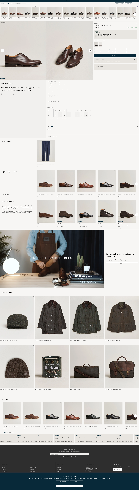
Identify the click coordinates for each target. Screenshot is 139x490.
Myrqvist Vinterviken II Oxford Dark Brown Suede (126, 194)
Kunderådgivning (119, 3)
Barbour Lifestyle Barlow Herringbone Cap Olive (8, 340)
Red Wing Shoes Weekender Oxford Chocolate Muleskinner (45, 194)
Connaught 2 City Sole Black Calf (27, 18)
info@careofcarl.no (91, 469)
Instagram (59, 467)
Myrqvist (33, 17)
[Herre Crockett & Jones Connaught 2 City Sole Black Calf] (52, 413)
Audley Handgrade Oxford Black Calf (120, 18)
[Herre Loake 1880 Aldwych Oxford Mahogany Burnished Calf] (73, 413)
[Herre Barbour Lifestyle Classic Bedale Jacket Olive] (87, 317)
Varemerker (27, 6)
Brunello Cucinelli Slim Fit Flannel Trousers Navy (45, 164)
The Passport (4, 469)
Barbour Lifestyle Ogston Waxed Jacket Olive (112, 340)
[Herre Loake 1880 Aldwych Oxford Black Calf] (93, 413)
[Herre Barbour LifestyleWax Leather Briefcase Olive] (122, 366)
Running (34, 6)
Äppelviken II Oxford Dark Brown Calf (66, 18)
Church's (96, 23)
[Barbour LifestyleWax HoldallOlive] (87, 388)
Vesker (20, 6)
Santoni (110, 17)
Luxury (42, 6)
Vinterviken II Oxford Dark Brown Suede (35, 18)
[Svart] (96, 44)
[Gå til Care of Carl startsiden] (5, 3)
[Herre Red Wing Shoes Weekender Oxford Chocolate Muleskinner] (32, 413)
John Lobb (103, 17)
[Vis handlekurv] (137, 3)
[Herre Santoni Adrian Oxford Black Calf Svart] (112, 12)
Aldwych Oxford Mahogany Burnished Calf (19, 18)
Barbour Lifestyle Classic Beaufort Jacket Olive (43, 340)
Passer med (6, 141)
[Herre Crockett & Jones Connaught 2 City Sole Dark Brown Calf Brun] (12, 12)
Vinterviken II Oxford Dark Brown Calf (89, 18)
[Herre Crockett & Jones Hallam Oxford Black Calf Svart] (81, 12)
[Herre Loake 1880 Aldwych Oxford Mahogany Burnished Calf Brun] (20, 12)
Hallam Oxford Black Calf (82, 18)
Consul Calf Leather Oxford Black (83, 225)
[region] (69, 438)
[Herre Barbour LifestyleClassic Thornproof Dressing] (52, 366)
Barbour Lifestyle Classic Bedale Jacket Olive (78, 340)
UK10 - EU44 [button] (121, 51)
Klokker (17, 6)
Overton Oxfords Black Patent (50, 18)
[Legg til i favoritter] (53, 141)
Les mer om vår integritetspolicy (69, 456)
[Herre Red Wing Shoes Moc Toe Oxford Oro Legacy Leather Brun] (97, 12)
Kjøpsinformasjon (33, 467)
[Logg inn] (133, 3)
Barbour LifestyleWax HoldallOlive (76, 389)
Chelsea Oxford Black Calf (73, 18)
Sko (9, 6)
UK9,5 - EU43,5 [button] (110, 51)
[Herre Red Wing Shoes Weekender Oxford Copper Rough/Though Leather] (12, 413)
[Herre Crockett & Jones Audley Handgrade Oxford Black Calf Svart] (120, 12)
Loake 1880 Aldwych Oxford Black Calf (91, 426)
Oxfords (4, 22)
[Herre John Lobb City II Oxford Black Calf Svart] (105, 12)
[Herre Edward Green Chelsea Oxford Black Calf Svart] (74, 12)
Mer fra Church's (8, 201)
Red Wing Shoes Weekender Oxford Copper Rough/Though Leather (10, 426)
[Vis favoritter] (135, 3)
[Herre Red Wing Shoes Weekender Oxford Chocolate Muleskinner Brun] (4, 12)
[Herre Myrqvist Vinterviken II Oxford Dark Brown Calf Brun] (89, 12)
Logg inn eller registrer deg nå (102, 37)
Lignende (9, 171)
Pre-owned (38, 6)
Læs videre (108, 478)
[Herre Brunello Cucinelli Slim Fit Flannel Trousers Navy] (46, 151)
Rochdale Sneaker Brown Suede (42, 225)
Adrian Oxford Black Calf (112, 18)
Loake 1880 (18, 17)
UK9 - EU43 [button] (99, 51)
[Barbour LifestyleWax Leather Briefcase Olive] (122, 388)
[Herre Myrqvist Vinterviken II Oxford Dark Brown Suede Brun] (35, 12)
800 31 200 (90, 470)
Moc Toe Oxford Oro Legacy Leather (96, 18)
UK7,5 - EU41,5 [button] (110, 49)
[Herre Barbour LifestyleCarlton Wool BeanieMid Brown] (17, 366)
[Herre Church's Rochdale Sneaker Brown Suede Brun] (46, 211)
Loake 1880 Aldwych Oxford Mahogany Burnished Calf (86, 194)
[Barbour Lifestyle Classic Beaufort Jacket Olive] (52, 339)
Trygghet (3, 467)
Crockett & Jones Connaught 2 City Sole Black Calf (106, 194)
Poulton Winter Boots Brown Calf (104, 225)
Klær (7, 6)
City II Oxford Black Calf (105, 18)
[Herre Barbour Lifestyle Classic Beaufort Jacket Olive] (52, 317)
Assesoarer (13, 6)
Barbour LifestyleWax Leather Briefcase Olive (113, 389)
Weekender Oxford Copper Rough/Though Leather (43, 18)
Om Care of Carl (4, 471)
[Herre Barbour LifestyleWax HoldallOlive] (87, 366)
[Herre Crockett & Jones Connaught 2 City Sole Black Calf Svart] (27, 12)
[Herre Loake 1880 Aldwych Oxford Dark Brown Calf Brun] (58, 12)
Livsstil (23, 6)
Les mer (121, 263)
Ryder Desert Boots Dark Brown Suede (64, 225)
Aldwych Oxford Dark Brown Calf (58, 18)
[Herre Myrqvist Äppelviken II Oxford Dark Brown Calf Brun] (66, 12)
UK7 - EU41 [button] (99, 49)
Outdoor (31, 6)
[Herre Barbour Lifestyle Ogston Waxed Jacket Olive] (122, 317)
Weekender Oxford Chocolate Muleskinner (4, 18)
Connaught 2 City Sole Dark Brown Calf (12, 18)
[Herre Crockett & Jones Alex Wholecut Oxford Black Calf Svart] (128, 12)
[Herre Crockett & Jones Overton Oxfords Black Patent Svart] (51, 12)
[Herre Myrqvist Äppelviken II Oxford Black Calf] (113, 413)
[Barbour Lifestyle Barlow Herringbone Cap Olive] (17, 339)
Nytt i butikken (3, 6)
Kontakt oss (32, 469)
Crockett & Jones (12, 17)
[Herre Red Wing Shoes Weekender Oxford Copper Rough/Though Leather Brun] (43, 12)
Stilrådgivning (128, 3)
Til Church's (5, 226)
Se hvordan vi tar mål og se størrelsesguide (57, 118)
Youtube (58, 471)
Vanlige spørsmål (33, 471)
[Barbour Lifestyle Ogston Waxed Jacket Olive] (122, 339)
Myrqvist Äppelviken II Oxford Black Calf (112, 426)
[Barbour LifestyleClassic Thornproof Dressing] (52, 388)
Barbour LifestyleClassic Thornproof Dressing (43, 389)
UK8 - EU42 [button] (121, 49)
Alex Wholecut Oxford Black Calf (127, 18)
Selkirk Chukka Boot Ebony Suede (124, 225)
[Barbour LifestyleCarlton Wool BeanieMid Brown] (17, 388)
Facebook (59, 469)
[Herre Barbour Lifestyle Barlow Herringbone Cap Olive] (17, 317)
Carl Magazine (133, 6)
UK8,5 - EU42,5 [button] (132, 49)
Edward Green (73, 17)
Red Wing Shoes (4, 17)
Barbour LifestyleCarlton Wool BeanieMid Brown (8, 389)
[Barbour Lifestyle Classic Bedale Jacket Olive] (87, 339)
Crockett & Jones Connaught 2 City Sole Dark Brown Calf (65, 194)
